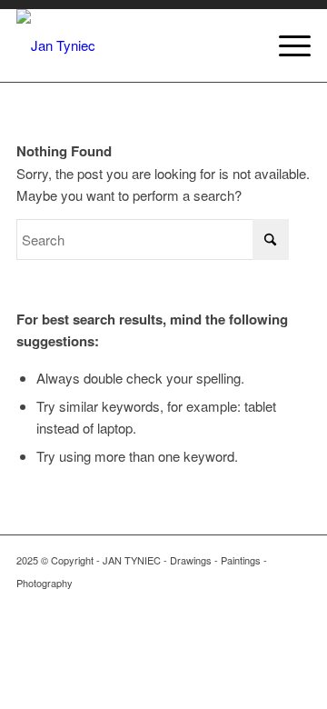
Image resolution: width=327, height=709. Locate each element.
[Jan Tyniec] (134, 45)
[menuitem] (286, 45)
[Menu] (286, 45)
